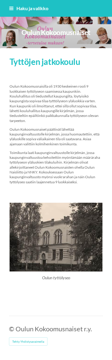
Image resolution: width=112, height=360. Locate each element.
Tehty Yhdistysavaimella (28, 341)
